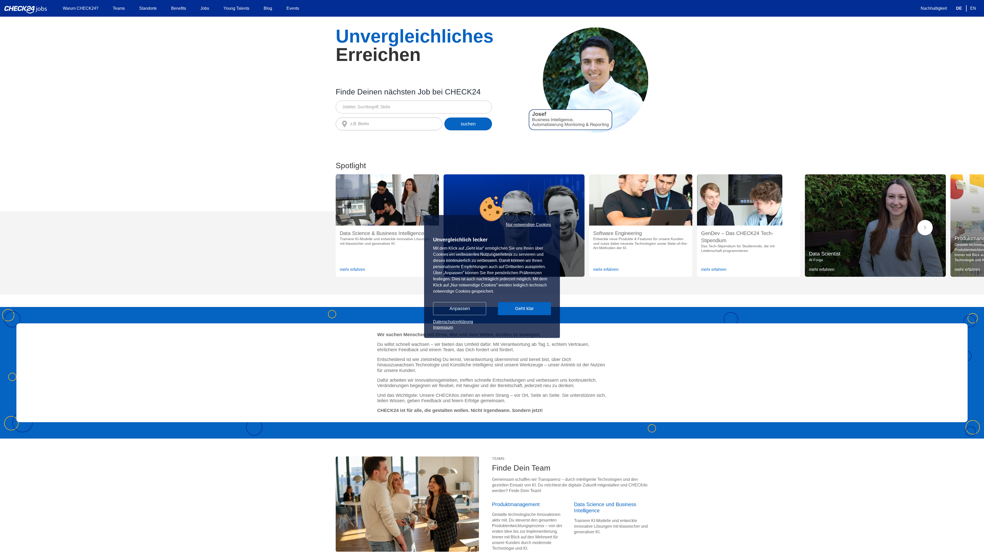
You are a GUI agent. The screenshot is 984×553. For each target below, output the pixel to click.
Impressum (443, 327)
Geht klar (524, 308)
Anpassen (459, 308)
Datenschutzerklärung (453, 322)
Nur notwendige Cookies (528, 225)
